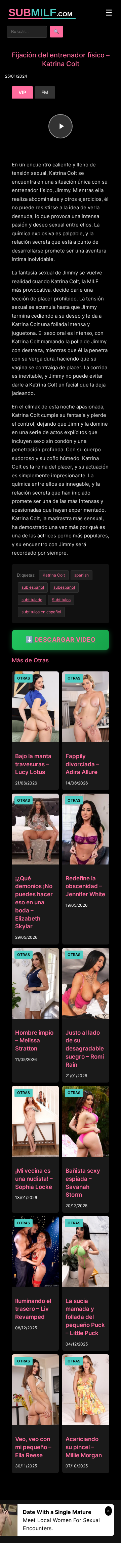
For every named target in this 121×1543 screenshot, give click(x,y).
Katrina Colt (54, 575)
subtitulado (32, 599)
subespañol (64, 587)
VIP (22, 92)
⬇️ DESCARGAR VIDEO (61, 639)
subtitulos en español (41, 611)
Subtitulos (61, 599)
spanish (81, 575)
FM (44, 92)
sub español (33, 587)
